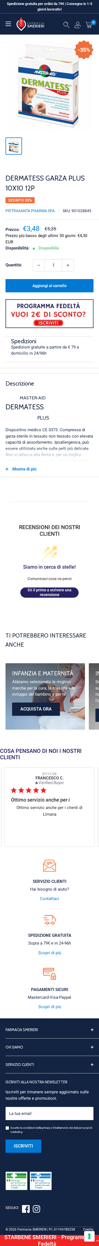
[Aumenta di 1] (68, 265)
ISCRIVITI (23, 1146)
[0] (89, 24)
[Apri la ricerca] (66, 26)
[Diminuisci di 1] (39, 265)
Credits (88, 1229)
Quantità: (14, 264)
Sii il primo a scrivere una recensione (50, 592)
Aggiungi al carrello (49, 285)
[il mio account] (78, 26)
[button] (49, 1240)
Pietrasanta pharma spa (30, 211)
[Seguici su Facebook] (26, 1209)
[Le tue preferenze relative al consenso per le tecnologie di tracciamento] (89, 1236)
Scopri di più (49, 952)
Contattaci (49, 898)
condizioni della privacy (37, 1127)
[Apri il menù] (8, 24)
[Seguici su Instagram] (36, 1209)
